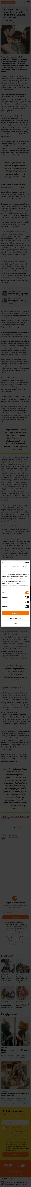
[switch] (27, 597)
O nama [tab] (25, 566)
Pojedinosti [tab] (15, 566)
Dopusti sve (15, 613)
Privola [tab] (5, 566)
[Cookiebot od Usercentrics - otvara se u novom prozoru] (22, 563)
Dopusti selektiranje (15, 618)
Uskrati (15, 623)
